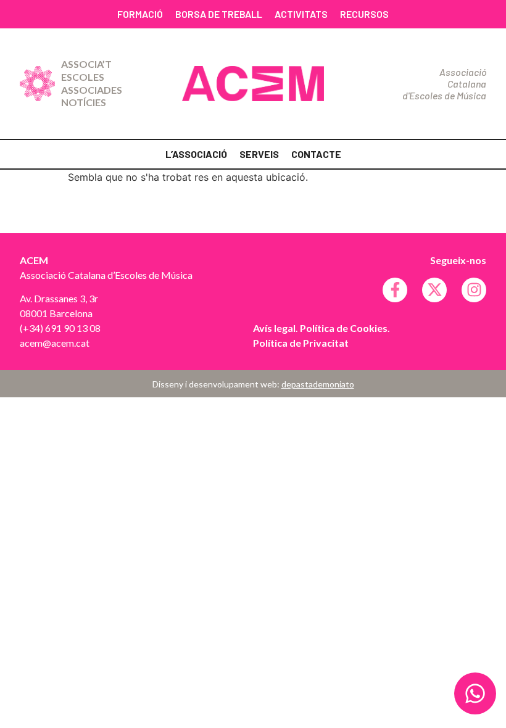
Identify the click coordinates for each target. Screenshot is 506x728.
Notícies (83, 102)
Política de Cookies (344, 328)
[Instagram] (474, 290)
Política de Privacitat (301, 343)
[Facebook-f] (395, 290)
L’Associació (196, 154)
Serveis (259, 154)
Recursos (364, 14)
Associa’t (86, 64)
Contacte (316, 154)
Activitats (301, 14)
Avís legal (274, 328)
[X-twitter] (434, 290)
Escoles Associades (91, 83)
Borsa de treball (218, 14)
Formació (140, 14)
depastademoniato (317, 384)
